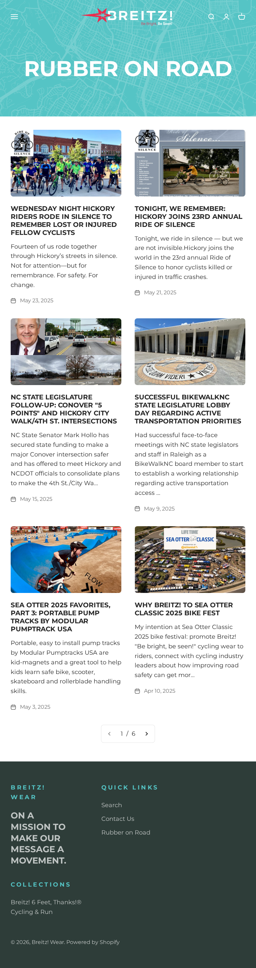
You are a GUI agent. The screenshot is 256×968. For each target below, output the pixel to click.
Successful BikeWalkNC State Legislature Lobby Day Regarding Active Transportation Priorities (188, 409)
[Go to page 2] (146, 734)
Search (111, 805)
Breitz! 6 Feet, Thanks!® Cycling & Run (46, 907)
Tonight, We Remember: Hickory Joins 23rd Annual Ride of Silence (188, 217)
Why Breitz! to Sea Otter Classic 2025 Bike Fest (184, 609)
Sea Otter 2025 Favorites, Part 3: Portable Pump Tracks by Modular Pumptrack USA (60, 617)
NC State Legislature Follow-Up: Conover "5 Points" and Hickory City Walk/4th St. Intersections (64, 409)
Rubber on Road (125, 832)
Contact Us (117, 819)
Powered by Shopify (93, 942)
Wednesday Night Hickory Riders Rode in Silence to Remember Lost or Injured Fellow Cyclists (64, 221)
